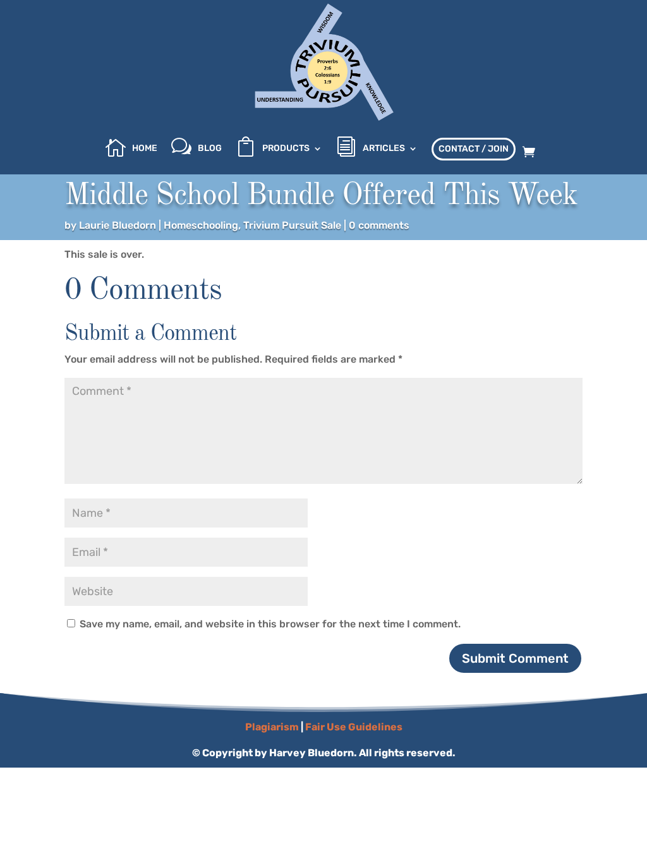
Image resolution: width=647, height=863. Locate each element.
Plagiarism (272, 727)
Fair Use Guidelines (353, 727)
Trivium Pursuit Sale (292, 225)
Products (286, 149)
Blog (210, 149)
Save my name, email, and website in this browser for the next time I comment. (270, 624)
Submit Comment (515, 658)
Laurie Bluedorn (117, 225)
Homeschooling (201, 225)
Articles (384, 149)
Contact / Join (473, 148)
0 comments (379, 225)
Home (144, 149)
